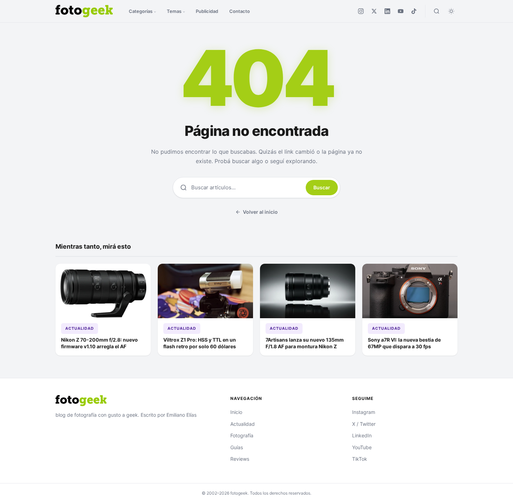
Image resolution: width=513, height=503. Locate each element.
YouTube (362, 447)
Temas (174, 11)
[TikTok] (414, 11)
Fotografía (241, 435)
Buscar (321, 187)
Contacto (239, 11)
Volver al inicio (260, 212)
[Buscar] (436, 11)
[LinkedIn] (387, 11)
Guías (236, 447)
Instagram (363, 412)
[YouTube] (400, 11)
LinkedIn (362, 435)
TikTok (359, 459)
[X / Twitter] (374, 11)
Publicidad (207, 11)
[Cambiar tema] (451, 11)
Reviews (239, 459)
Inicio (236, 412)
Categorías (141, 11)
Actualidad (79, 328)
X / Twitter (364, 424)
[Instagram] (361, 11)
